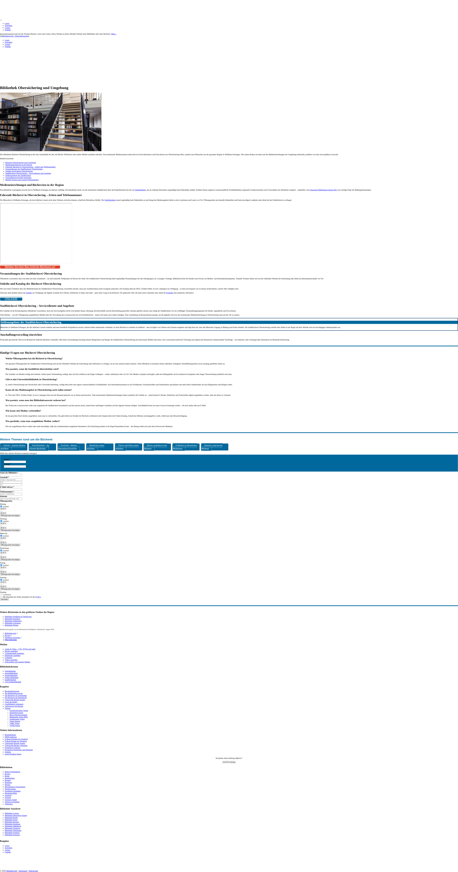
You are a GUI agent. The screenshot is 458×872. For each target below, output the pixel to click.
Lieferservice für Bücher (14, 706)
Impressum (23, 871)
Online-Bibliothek (11, 678)
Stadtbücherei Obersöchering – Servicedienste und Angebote (28, 173)
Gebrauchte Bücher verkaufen (16, 746)
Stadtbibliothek (10, 680)
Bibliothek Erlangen (12, 835)
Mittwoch (3, 533)
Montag (3, 504)
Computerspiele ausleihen (14, 653)
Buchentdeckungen (12, 691)
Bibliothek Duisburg (12, 828)
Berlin (7, 776)
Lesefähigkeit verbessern (14, 704)
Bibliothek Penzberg (12, 619)
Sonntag (3, 592)
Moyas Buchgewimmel (18, 715)
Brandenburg (10, 778)
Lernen (7, 28)
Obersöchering (11, 640)
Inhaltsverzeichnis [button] (6, 159)
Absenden (4, 599)
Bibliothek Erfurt (11, 820)
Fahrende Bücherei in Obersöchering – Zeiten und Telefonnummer (30, 167)
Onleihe (8, 30)
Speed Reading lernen (13, 754)
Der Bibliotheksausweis (14, 693)
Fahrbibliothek (140, 190)
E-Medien (8, 658)
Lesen (7, 23)
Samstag (3, 577)
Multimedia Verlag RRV (19, 717)
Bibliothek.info (10, 633)
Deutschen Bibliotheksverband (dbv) (324, 190)
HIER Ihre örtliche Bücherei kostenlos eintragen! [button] (18, 453)
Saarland (8, 796)
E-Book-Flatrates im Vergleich (16, 739)
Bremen (8, 781)
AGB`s (38, 597)
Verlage (7, 708)
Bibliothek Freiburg (12, 833)
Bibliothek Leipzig (12, 813)
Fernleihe (169, 293)
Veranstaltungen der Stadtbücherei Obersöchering (24, 169)
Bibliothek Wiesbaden (13, 831)
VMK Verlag (14, 723)
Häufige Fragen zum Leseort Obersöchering (22, 180)
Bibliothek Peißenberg (13, 621)
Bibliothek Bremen (12, 822)
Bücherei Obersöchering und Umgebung (20, 163)
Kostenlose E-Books (12, 748)
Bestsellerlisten (10, 735)
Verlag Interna (15, 721)
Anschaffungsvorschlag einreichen (18, 178)
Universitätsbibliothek (13, 682)
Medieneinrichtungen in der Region (18, 165)
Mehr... (114, 34)
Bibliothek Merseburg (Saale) (16, 815)
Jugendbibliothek (11, 673)
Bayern (7, 635)
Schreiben (8, 26)
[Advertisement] (229, 66)
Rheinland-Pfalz (11, 793)
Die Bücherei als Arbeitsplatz (16, 696)
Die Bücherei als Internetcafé (16, 698)
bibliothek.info (11, 871)
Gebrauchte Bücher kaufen (15, 700)
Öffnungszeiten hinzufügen (10, 515)
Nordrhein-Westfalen (13, 791)
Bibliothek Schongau (13, 623)
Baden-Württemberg (12, 772)
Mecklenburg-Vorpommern (15, 787)
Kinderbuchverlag (16, 713)
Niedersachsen (10, 789)
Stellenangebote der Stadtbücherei (18, 175)
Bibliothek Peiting (11, 625)
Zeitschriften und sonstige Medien (17, 662)
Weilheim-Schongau (12, 638)
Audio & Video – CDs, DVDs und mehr (20, 649)
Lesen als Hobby (11, 702)
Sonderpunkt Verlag (17, 719)
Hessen (7, 785)
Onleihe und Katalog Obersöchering (19, 171)
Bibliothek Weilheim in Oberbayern (18, 617)
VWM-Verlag (15, 726)
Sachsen (8, 798)
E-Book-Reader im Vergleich (16, 741)
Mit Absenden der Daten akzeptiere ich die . (21, 597)
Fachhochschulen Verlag (19, 711)
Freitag (2, 563)
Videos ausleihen (11, 660)
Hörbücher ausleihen (12, 656)
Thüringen (9, 804)
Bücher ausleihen (11, 651)
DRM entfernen (11, 737)
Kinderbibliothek (11, 675)
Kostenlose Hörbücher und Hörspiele (19, 750)
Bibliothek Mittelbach (13, 826)
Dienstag (3, 519)
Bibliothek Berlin (11, 818)
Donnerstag (4, 548)
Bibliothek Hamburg (12, 824)
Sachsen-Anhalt (11, 800)
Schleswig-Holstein (12, 802)
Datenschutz (33, 871)
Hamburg (8, 783)
